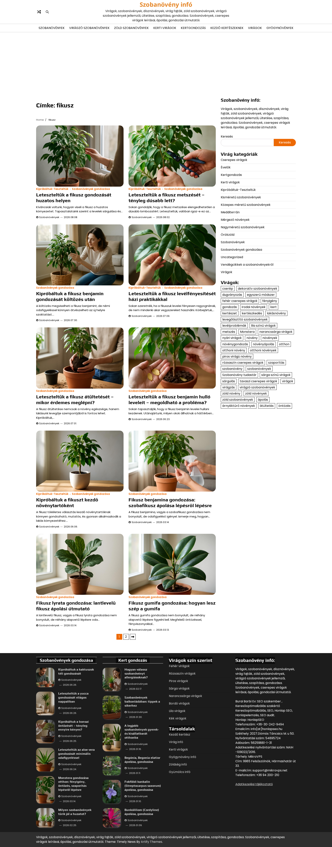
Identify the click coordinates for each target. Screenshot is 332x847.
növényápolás (263, 344)
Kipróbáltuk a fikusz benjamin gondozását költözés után (70, 296)
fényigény (269, 301)
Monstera (247, 332)
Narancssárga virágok (185, 696)
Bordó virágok (179, 703)
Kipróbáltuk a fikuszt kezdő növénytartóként (67, 502)
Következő (133, 637)
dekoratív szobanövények (257, 288)
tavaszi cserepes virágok (258, 381)
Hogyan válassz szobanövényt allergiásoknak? (136, 673)
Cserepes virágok (234, 160)
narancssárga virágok (275, 332)
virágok (287, 381)
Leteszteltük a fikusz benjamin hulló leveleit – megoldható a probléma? (169, 399)
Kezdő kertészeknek (226, 28)
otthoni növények (263, 350)
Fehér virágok (179, 666)
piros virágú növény (237, 356)
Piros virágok (178, 681)
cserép (227, 288)
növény (252, 338)
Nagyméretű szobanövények (243, 227)
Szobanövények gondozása (91, 189)
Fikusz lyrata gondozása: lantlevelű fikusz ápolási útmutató (76, 605)
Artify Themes (151, 842)
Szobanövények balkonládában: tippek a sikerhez (142, 701)
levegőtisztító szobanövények (245, 319)
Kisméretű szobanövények (241, 197)
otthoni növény (233, 350)
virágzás (228, 387)
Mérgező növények (235, 220)
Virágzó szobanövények (89, 28)
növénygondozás (235, 344)
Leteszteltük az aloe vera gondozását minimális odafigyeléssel (76, 754)
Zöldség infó (178, 764)
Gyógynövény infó (182, 757)
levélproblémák (234, 325)
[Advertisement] (166, 64)
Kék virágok (177, 718)
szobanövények (259, 369)
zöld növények (256, 393)
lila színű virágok (263, 325)
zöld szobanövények (237, 399)
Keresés (227, 136)
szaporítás (276, 362)
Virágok (255, 28)
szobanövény (232, 369)
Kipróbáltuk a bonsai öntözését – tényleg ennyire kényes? (73, 726)
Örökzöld (227, 234)
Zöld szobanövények (131, 28)
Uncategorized (232, 257)
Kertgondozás (193, 28)
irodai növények (254, 307)
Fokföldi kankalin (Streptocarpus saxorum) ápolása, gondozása (142, 786)
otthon (284, 344)
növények (269, 338)
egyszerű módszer (261, 294)
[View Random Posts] (39, 12)
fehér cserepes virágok (239, 301)
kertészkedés (252, 313)
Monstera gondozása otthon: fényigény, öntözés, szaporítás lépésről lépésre (73, 784)
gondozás (229, 307)
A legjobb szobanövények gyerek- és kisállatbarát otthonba (141, 731)
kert (273, 307)
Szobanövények (52, 28)
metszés (228, 332)
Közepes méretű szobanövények (246, 205)
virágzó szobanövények (257, 387)
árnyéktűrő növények (238, 406)
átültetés (267, 406)
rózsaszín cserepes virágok (242, 362)
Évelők (226, 167)
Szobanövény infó (166, 4)
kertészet (229, 313)
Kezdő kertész (179, 734)
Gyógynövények (279, 28)
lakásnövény (276, 313)
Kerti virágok (164, 28)
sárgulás (228, 381)
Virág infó (176, 742)
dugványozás (232, 294)
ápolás (263, 399)
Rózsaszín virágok (182, 673)
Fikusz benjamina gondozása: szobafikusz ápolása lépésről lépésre (170, 502)
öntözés (284, 406)
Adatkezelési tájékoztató (254, 784)
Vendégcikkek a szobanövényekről (247, 264)
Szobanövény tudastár (239, 375)
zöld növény (231, 393)
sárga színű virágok (275, 375)
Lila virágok (177, 711)
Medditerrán (230, 212)
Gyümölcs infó (179, 772)
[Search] (47, 12)
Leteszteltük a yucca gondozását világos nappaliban (73, 697)
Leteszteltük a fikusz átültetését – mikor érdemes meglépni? (75, 399)
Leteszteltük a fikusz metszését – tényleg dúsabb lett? (167, 197)
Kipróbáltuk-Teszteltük (52, 189)
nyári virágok (232, 338)
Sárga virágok (179, 688)
